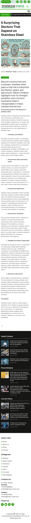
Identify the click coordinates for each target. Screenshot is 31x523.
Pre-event (6, 472)
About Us (6, 444)
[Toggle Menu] (28, 11)
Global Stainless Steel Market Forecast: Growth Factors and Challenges (19, 351)
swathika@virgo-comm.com (10, 489)
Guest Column (7, 461)
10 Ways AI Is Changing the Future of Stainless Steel (18, 423)
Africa (5, 447)
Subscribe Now (6, 1)
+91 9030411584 (6, 494)
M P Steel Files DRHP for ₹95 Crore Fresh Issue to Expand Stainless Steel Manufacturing (19, 415)
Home (5, 442)
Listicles (5, 77)
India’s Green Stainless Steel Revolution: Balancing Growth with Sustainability (19, 342)
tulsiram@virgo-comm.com (10, 496)
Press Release (7, 475)
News (4, 469)
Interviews (6, 464)
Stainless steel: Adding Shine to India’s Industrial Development (19, 359)
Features (5, 458)
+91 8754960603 (6, 487)
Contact (5, 450)
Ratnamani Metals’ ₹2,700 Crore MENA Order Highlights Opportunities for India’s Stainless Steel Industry (19, 406)
